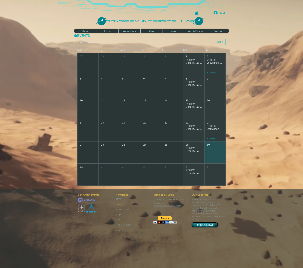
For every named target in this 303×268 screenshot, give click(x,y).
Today (219, 42)
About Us (120, 230)
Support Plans (122, 209)
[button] (197, 13)
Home (118, 198)
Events (119, 204)
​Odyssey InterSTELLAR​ (150, 20)
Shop (118, 214)
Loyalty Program (123, 225)
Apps (118, 219)
